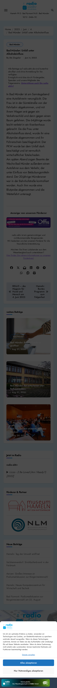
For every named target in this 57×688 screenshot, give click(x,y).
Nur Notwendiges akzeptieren (28, 670)
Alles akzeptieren (28, 662)
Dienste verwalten (28, 654)
